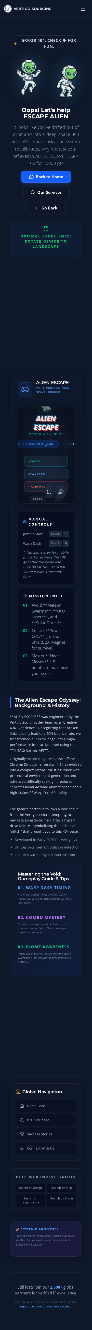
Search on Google (30, 1188)
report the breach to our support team (46, 1306)
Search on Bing (61, 1188)
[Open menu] (83, 9)
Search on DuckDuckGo (30, 1200)
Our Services (49, 192)
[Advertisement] (46, 314)
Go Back (49, 208)
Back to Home (49, 176)
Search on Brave (61, 1198)
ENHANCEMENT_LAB (35, 444)
